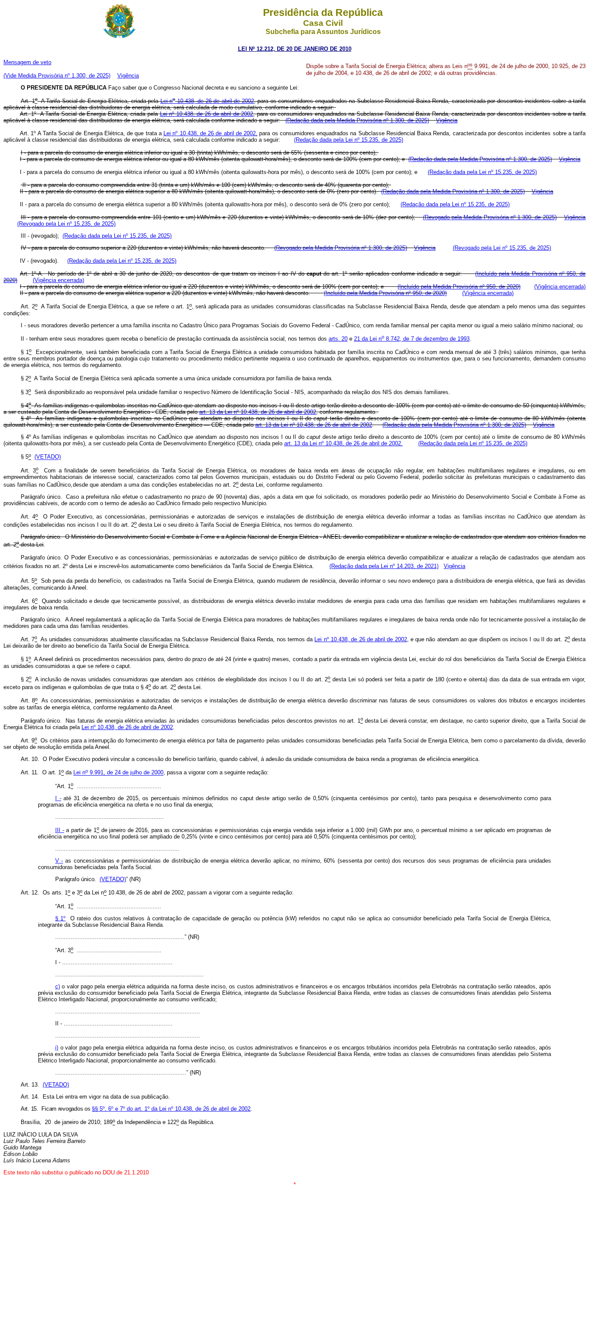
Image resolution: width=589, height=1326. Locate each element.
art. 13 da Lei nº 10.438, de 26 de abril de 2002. (343, 443)
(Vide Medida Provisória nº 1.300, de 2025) (56, 75)
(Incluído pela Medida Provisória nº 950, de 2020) (459, 286)
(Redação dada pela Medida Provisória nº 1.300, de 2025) (357, 120)
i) (56, 1047)
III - (59, 830)
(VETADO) (47, 457)
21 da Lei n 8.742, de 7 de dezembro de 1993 (412, 338)
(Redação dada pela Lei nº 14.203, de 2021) (384, 566)
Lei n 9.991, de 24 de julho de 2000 (118, 773)
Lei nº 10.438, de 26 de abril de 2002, (210, 133)
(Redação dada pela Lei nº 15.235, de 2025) (348, 140)
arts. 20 (338, 338)
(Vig (58, 280)
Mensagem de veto (27, 62)
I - (58, 798)
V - (59, 860)
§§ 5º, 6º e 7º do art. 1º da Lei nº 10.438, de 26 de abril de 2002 (171, 1109)
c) (57, 986)
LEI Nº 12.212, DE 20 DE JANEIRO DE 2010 (294, 49)
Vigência (128, 75)
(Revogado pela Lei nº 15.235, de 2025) (66, 223)
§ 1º (60, 918)
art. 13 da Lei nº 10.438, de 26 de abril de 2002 (257, 412)
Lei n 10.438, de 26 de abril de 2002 (207, 101)
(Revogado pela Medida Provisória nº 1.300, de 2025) (490, 217)
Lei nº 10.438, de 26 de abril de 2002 (207, 114)
